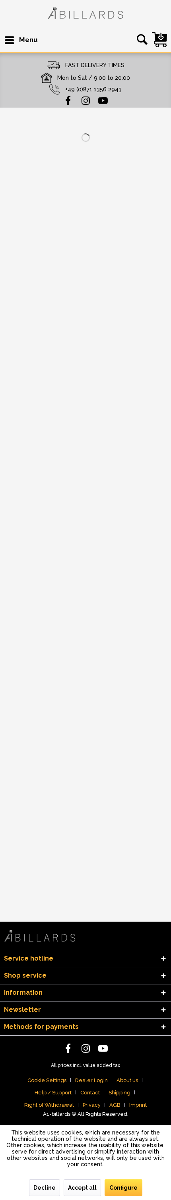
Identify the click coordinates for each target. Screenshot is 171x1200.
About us (127, 1080)
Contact (90, 1093)
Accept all (82, 1188)
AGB (114, 1105)
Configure (123, 1188)
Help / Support (53, 1093)
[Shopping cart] (159, 39)
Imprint (138, 1105)
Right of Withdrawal (49, 1105)
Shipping (119, 1093)
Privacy (92, 1105)
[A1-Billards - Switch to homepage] (85, 14)
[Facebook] (68, 100)
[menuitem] (21, 40)
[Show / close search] (141, 40)
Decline (44, 1188)
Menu (28, 40)
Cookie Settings (46, 1080)
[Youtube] (103, 100)
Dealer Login (91, 1080)
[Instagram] (85, 100)
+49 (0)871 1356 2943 (93, 89)
